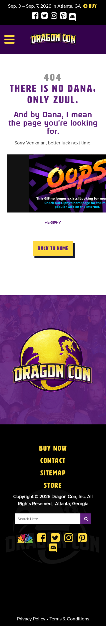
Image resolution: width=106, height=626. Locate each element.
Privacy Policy (31, 619)
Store (53, 485)
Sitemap (53, 473)
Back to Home (53, 248)
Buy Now (53, 448)
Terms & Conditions (69, 619)
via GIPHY (53, 222)
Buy (93, 6)
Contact (53, 460)
